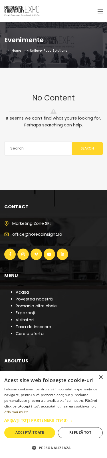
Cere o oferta (30, 333)
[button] (53, 420)
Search (87, 148)
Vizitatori (25, 320)
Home (16, 50)
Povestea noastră (34, 299)
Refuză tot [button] (80, 432)
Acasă (22, 292)
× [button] (100, 377)
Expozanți (25, 313)
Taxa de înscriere (33, 327)
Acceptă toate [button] (29, 432)
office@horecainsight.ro (37, 234)
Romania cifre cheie (36, 306)
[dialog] (53, 414)
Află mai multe (16, 411)
